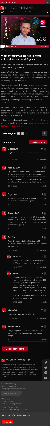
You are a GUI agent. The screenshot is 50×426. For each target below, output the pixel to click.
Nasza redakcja (9, 393)
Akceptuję (7, 422)
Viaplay (6, 50)
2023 (12, 50)
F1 (2, 46)
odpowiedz (42, 159)
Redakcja (12, 46)
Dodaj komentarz (38, 142)
